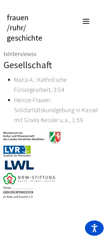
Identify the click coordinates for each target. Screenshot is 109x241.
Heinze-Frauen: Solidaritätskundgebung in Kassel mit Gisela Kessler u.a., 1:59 (56, 110)
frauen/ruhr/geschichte (24, 27)
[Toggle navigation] (86, 21)
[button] (94, 228)
